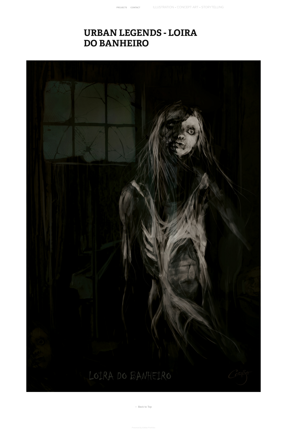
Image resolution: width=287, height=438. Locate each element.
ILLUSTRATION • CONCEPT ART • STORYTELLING (188, 7)
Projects (121, 7)
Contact (135, 7)
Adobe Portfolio (148, 427)
